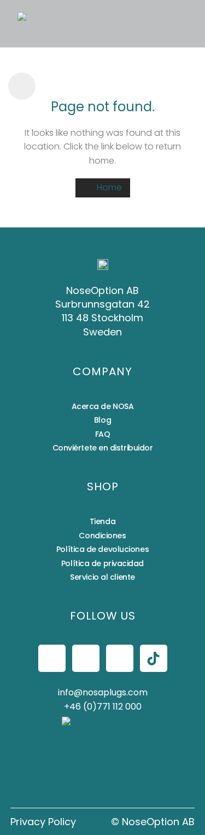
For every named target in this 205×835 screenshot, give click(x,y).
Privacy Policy (43, 821)
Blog (102, 420)
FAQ (102, 434)
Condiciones (102, 535)
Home (108, 187)
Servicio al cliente (102, 577)
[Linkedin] (119, 658)
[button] (89, 24)
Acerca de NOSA (103, 406)
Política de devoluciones (102, 549)
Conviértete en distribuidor (102, 447)
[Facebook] (52, 658)
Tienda (102, 521)
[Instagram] (85, 658)
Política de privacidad (102, 563)
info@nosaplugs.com (103, 692)
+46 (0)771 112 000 (103, 706)
